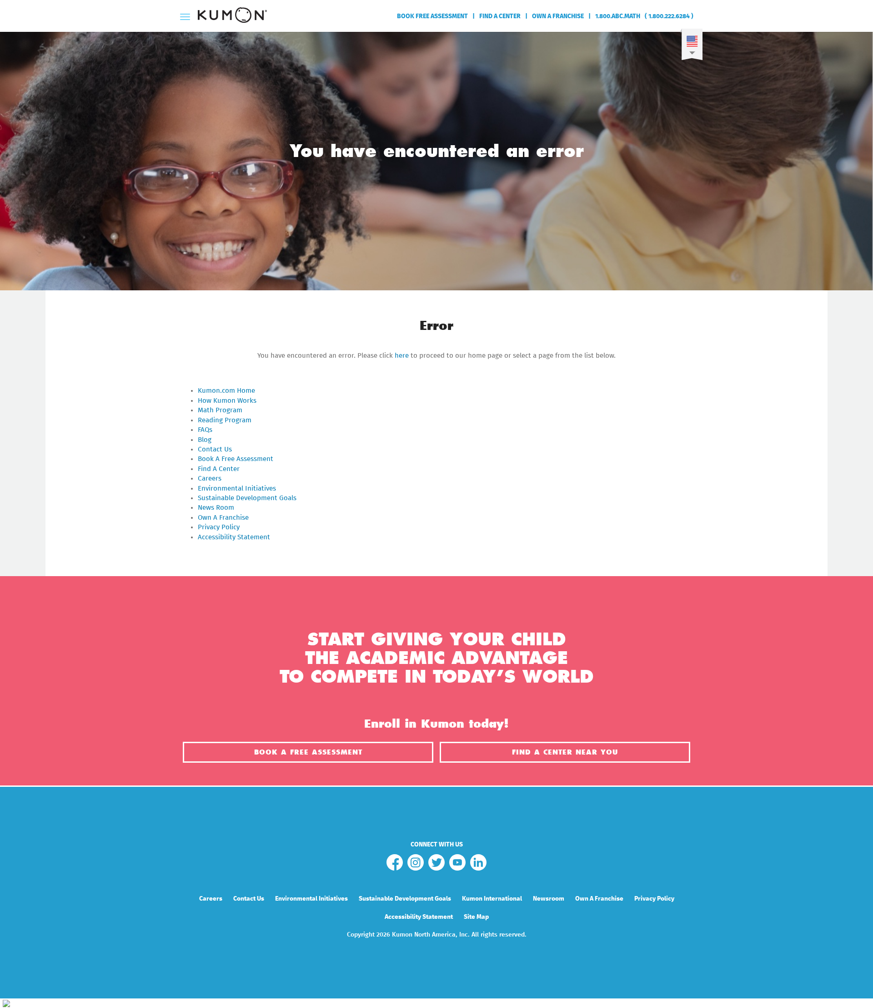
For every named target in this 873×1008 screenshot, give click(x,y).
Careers (209, 478)
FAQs (205, 429)
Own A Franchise (223, 517)
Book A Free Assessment (235, 459)
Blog (204, 439)
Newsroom (548, 899)
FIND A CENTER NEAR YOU (565, 752)
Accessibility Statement (234, 537)
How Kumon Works (227, 400)
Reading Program (224, 420)
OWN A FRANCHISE (558, 16)
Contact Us (215, 449)
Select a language (691, 47)
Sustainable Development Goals (247, 498)
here (402, 355)
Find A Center (219, 469)
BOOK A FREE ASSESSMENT (308, 752)
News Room (216, 507)
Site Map (476, 917)
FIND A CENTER (500, 16)
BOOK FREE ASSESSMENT (432, 16)
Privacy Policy (219, 527)
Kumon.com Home (226, 390)
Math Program (220, 410)
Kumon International (492, 899)
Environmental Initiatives (237, 488)
